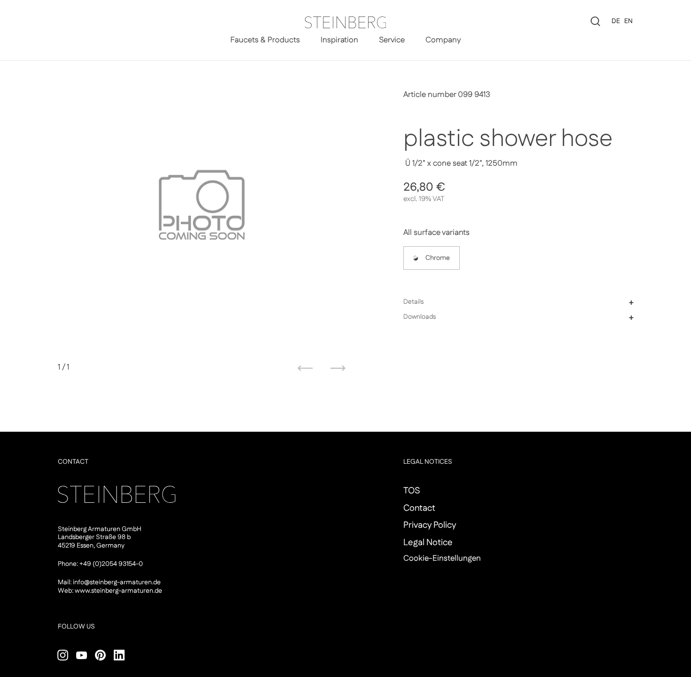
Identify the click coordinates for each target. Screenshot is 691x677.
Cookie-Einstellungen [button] (442, 558)
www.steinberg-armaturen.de (118, 591)
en (628, 21)
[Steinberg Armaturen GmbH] (345, 22)
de (616, 21)
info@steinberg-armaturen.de (117, 582)
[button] (518, 302)
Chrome (437, 258)
